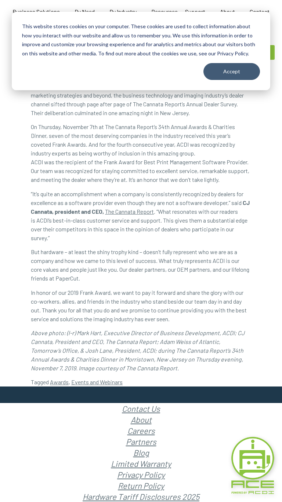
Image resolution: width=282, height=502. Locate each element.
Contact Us (141, 408)
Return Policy (141, 485)
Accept (231, 71)
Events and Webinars (97, 381)
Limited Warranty (141, 463)
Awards (59, 381)
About (141, 419)
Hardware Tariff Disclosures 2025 (141, 496)
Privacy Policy (141, 474)
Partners (141, 441)
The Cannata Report (129, 211)
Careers (141, 430)
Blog (141, 452)
